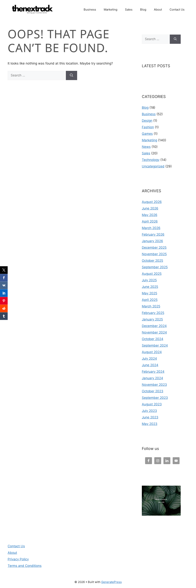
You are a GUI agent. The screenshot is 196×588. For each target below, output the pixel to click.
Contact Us (177, 9)
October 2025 (152, 261)
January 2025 (152, 319)
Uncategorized (153, 166)
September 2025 (155, 267)
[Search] (71, 75)
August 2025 (152, 274)
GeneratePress (111, 582)
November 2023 (154, 385)
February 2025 (153, 313)
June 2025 (150, 287)
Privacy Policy (18, 559)
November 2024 (154, 332)
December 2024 (154, 326)
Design (147, 121)
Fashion (148, 127)
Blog (143, 9)
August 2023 (152, 404)
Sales (128, 9)
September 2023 (155, 398)
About (158, 9)
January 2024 (152, 378)
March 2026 (151, 228)
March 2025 (151, 306)
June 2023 (150, 417)
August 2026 (152, 202)
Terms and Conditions (25, 566)
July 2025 (149, 280)
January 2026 (152, 241)
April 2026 (150, 221)
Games (147, 134)
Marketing (110, 9)
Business (90, 9)
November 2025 (154, 254)
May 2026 (149, 215)
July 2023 (149, 411)
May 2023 (149, 424)
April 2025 (150, 300)
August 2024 (152, 352)
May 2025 (149, 293)
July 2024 (149, 358)
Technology (150, 160)
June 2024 (150, 365)
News (146, 147)
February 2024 (153, 372)
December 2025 (154, 247)
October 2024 (152, 339)
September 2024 (155, 345)
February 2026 (153, 234)
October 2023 (152, 391)
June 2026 (150, 208)
